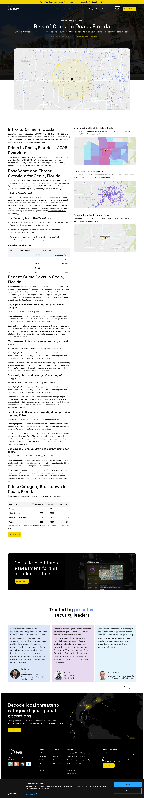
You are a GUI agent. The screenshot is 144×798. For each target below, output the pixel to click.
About (55, 753)
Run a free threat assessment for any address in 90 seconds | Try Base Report (71, 2)
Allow (128, 784)
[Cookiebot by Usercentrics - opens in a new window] (12, 794)
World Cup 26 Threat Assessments (78, 753)
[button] (39, 9)
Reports (41, 767)
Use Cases (70, 767)
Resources (72, 9)
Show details (30, 794)
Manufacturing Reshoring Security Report (81, 760)
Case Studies (71, 770)
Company (82, 9)
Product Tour (100, 9)
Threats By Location (74, 763)
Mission (55, 756)
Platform (41, 753)
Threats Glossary (67, 21)
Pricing (91, 9)
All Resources (71, 773)
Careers (55, 760)
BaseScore (42, 756)
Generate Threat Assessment (87, 36)
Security (41, 770)
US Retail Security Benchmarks (77, 756)
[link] (72, 2)
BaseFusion (42, 760)
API (40, 763)
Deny (127, 791)
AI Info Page (57, 763)
